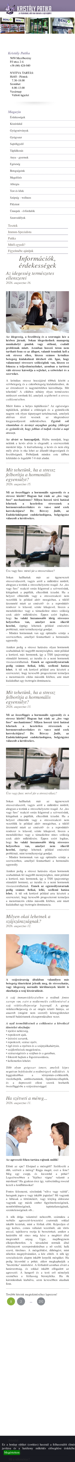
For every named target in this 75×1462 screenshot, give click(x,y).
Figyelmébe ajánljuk (20, 251)
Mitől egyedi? (16, 244)
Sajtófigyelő (17, 144)
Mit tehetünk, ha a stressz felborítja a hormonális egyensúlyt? (30, 474)
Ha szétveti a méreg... (26, 1098)
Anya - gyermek (19, 157)
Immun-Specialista (19, 232)
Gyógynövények (19, 130)
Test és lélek (17, 191)
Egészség (15, 164)
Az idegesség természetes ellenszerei (30, 275)
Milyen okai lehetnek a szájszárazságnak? (28, 918)
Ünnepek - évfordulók (22, 211)
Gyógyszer (16, 137)
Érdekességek (17, 117)
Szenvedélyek (17, 218)
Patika (12, 238)
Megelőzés (16, 177)
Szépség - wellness (20, 197)
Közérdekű (16, 124)
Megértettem (11, 1452)
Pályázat (14, 204)
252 (41, 1301)
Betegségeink (17, 171)
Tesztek (13, 225)
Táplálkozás (16, 150)
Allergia (14, 184)
